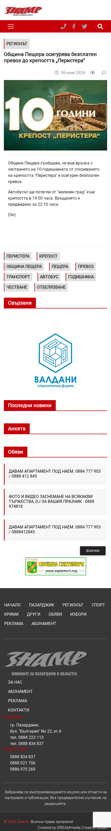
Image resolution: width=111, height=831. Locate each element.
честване (16, 287)
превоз (86, 266)
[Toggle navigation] (11, 26)
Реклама (13, 623)
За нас (15, 682)
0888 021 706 (22, 763)
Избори (78, 614)
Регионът (72, 605)
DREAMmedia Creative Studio (82, 827)
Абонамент (43, 623)
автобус (49, 276)
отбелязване (51, 287)
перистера (17, 256)
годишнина (81, 276)
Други (33, 614)
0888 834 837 (31, 743)
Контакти (18, 710)
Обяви (55, 614)
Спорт (98, 605)
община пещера (24, 266)
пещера (60, 266)
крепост (48, 256)
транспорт (18, 276)
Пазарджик (41, 605)
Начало (12, 605)
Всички (92, 551)
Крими (11, 614)
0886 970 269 (22, 769)
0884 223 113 (31, 737)
